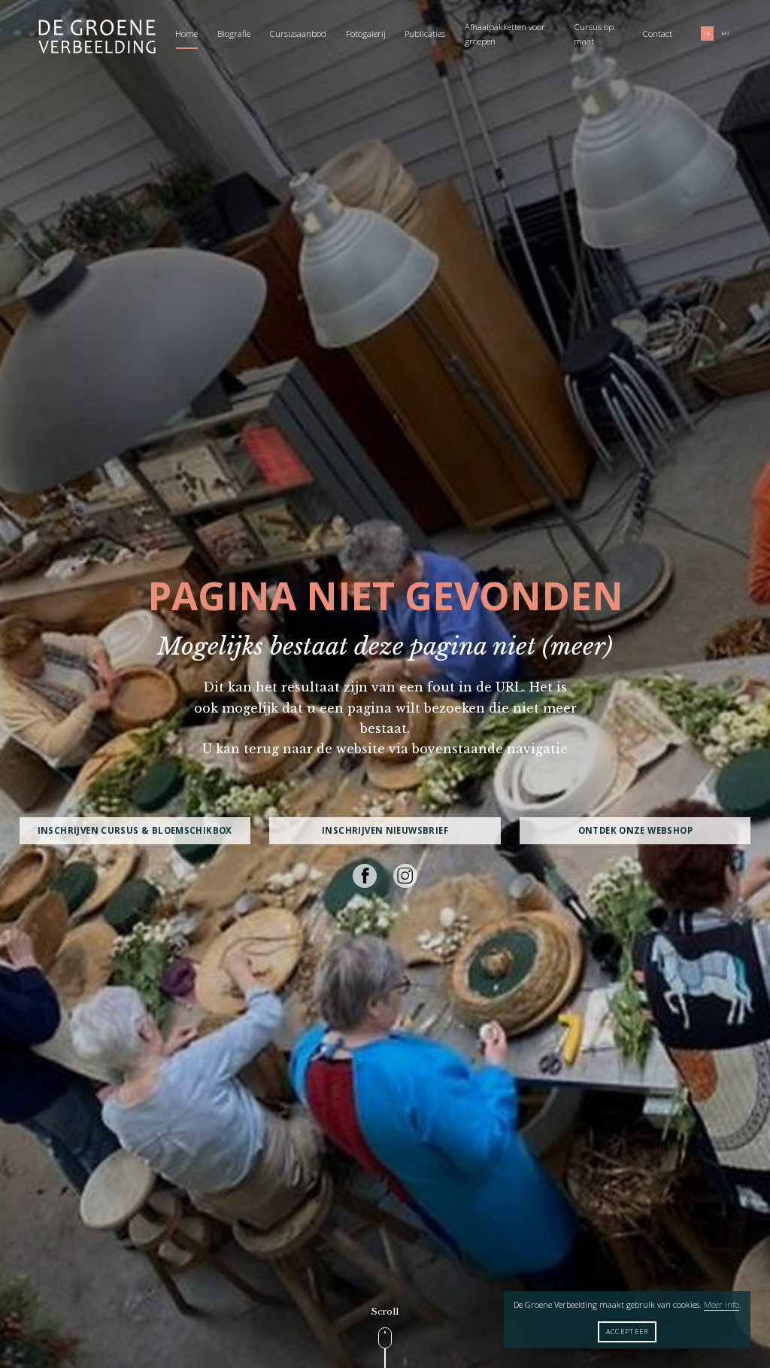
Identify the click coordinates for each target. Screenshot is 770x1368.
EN (725, 34)
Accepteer (627, 1331)
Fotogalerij (366, 33)
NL (708, 34)
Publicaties (425, 33)
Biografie (233, 33)
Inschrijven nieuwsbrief (385, 830)
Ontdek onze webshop (635, 830)
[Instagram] (405, 876)
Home (186, 33)
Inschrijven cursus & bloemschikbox (135, 830)
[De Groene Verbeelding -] (97, 38)
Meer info (721, 1304)
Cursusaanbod (297, 33)
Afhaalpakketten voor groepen (505, 34)
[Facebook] (365, 876)
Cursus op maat (594, 34)
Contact (657, 33)
